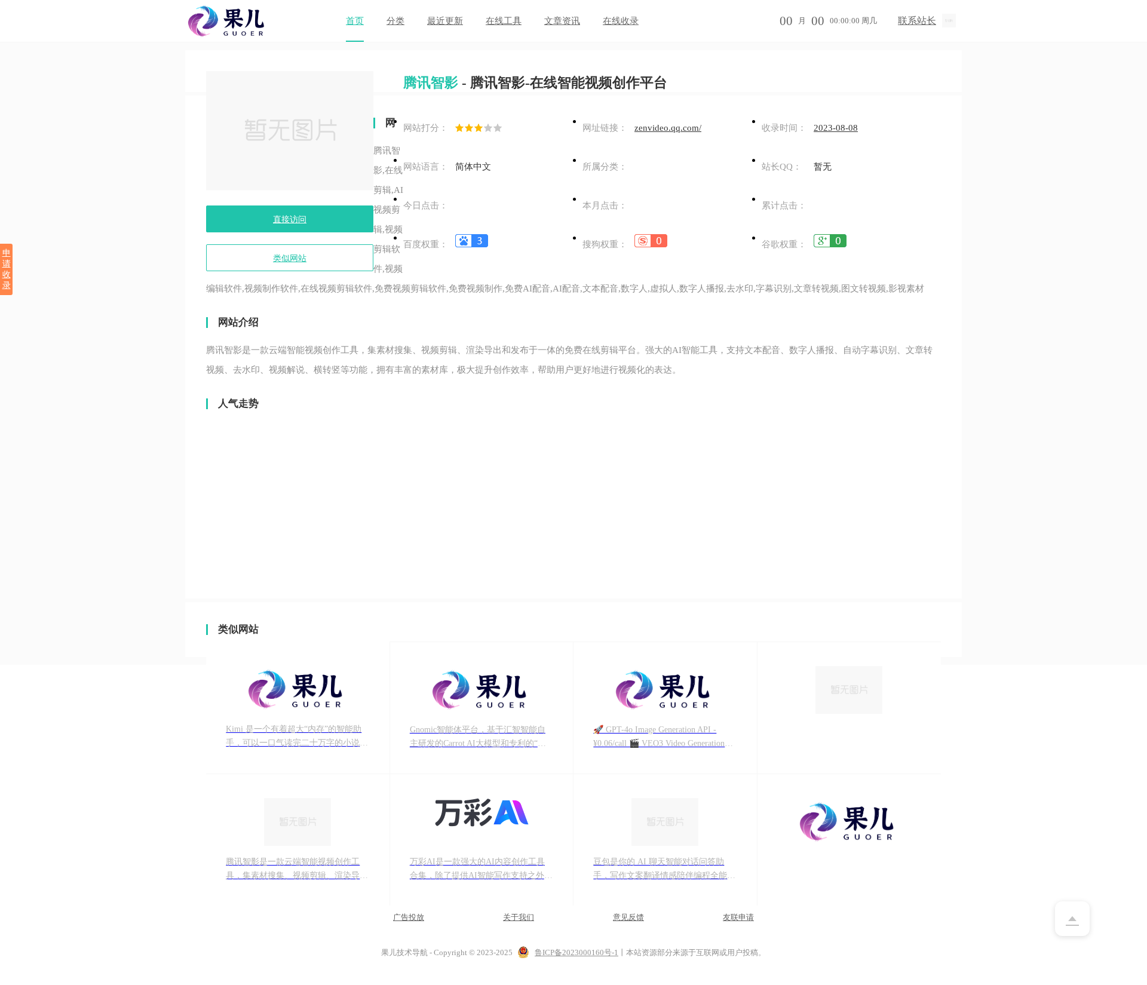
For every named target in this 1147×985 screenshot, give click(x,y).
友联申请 (738, 917)
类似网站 (289, 258)
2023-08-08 (836, 128)
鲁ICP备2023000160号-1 (576, 952)
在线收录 (621, 21)
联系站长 (917, 21)
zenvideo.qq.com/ (667, 128)
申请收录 (6, 269)
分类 (395, 21)
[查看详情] (471, 244)
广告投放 (408, 917)
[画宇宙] (849, 708)
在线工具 (504, 21)
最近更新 (445, 21)
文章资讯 (562, 21)
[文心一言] (849, 840)
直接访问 (289, 219)
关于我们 (518, 917)
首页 (355, 21)
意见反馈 (628, 917)
